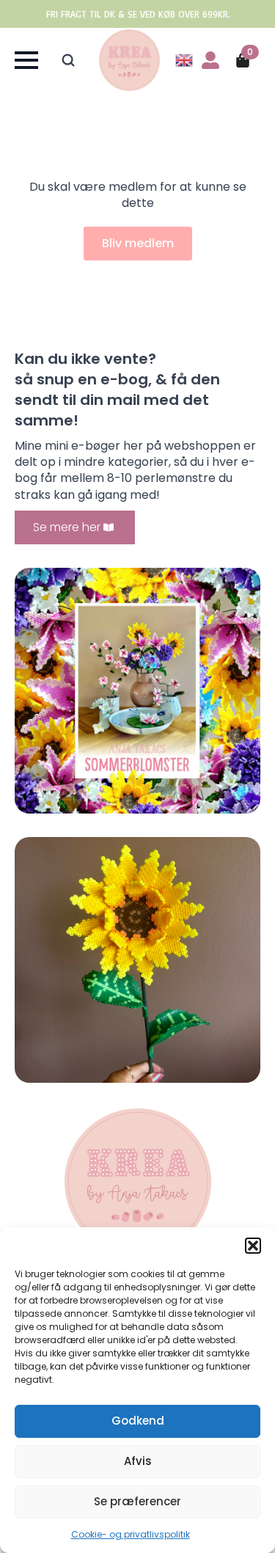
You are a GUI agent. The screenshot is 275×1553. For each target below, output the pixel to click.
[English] (184, 59)
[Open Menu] (26, 60)
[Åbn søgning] (68, 60)
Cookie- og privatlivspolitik (130, 1534)
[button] (253, 1245)
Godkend (137, 1420)
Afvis (138, 1461)
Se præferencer (137, 1501)
